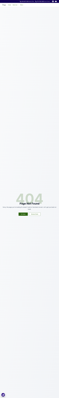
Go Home (23, 214)
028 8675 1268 (25, 1)
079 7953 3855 (40, 1)
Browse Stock (34, 214)
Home (9, 5)
